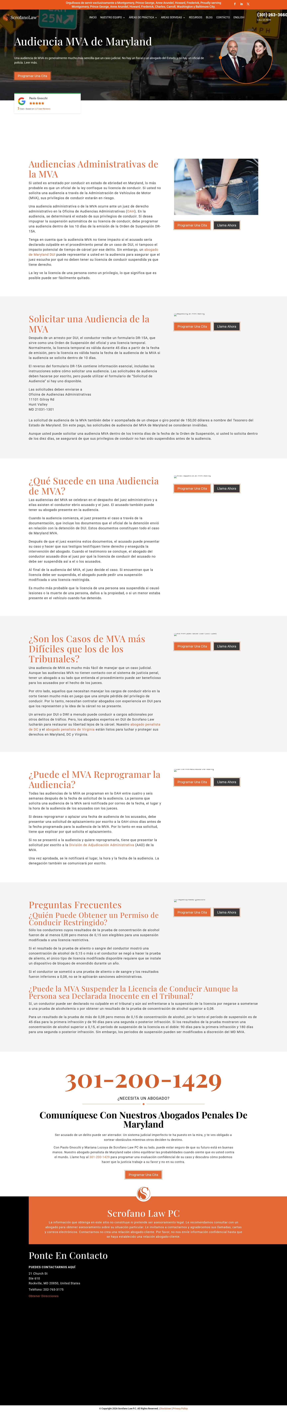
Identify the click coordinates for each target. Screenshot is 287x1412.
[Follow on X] (248, 4)
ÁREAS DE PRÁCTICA (141, 17)
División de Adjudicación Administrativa (101, 845)
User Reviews (42, 108)
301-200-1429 (100, 1157)
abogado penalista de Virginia (70, 729)
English (239, 17)
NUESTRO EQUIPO (111, 17)
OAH (131, 211)
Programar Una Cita (32, 76)
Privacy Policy (180, 1408)
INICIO (93, 17)
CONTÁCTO (223, 17)
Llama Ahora (226, 225)
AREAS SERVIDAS (171, 17)
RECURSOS (195, 17)
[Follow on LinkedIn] (241, 4)
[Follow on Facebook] (235, 4)
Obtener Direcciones (44, 1296)
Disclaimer (165, 1408)
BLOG (209, 17)
